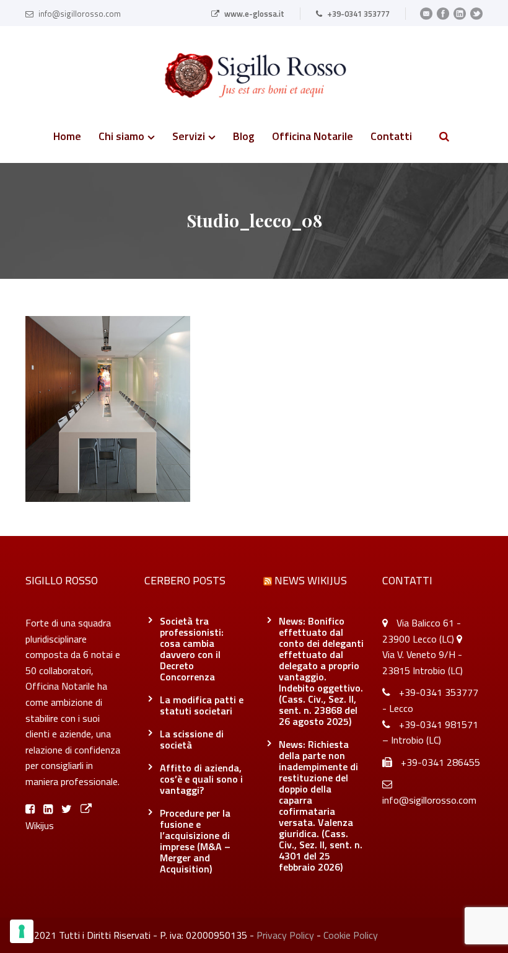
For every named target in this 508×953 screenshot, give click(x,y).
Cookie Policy (350, 935)
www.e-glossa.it (254, 13)
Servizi (188, 137)
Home (67, 137)
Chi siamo (121, 137)
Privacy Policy (285, 935)
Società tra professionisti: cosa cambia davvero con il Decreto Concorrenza (192, 648)
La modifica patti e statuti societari (201, 705)
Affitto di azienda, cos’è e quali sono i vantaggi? (201, 778)
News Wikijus (310, 580)
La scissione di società (192, 739)
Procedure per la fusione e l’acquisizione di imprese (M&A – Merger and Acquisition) (195, 841)
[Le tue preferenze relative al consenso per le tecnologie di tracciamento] (21, 931)
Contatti (391, 137)
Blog (244, 137)
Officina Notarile (312, 137)
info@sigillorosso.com (79, 13)
